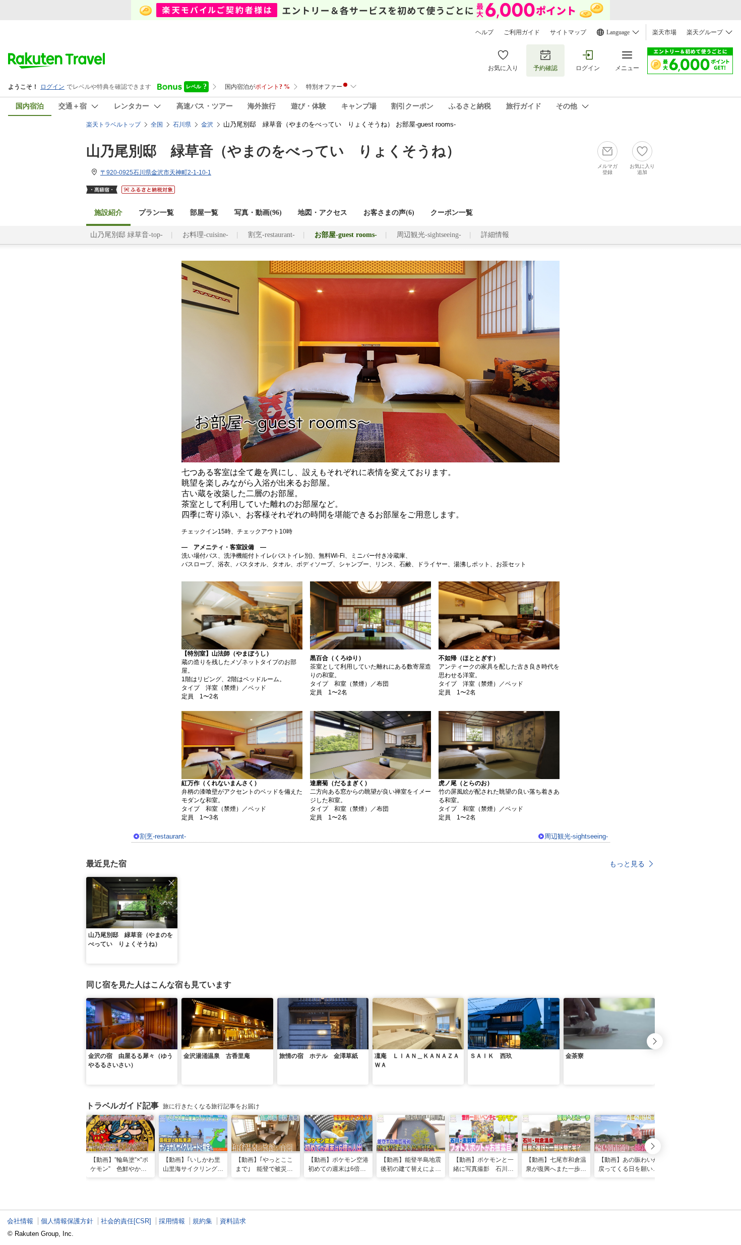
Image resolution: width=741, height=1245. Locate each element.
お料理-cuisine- (205, 235)
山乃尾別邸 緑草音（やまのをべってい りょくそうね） (273, 151)
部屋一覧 (204, 212)
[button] (171, 883)
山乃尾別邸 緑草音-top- (126, 235)
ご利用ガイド (522, 32)
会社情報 (20, 1221)
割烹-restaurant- (271, 235)
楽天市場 (664, 32)
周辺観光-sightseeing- (429, 235)
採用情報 (172, 1221)
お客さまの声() (388, 212)
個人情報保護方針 (67, 1221)
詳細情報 (495, 235)
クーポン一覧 (451, 212)
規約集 (202, 1221)
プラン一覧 (156, 212)
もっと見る (627, 864)
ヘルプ (484, 32)
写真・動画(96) (258, 212)
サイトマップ (568, 32)
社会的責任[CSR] (126, 1221)
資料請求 (233, 1221)
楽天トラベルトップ (113, 124)
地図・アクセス (322, 212)
